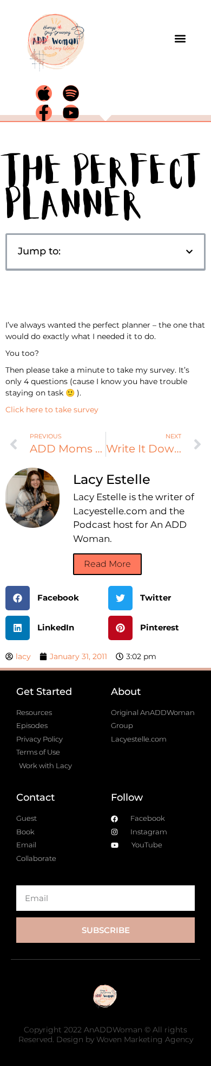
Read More (107, 564)
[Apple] (44, 93)
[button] (180, 38)
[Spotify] (71, 93)
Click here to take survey (51, 409)
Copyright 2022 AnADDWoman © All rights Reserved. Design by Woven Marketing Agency (105, 1034)
